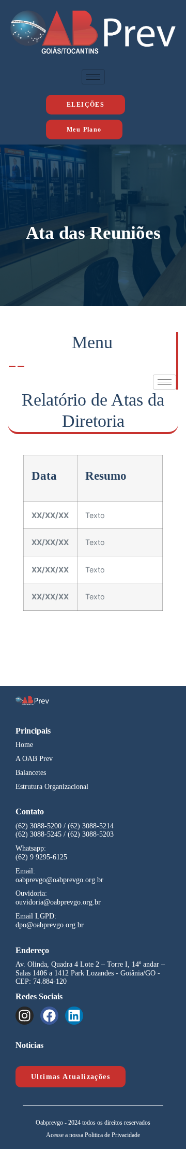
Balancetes (31, 773)
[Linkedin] (74, 1016)
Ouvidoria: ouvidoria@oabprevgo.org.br (58, 897)
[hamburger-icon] (93, 76)
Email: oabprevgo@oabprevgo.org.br (59, 875)
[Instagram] (25, 1016)
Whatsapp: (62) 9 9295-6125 (41, 852)
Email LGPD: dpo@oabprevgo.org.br (50, 920)
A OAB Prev (34, 759)
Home (24, 745)
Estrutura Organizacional (52, 787)
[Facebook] (49, 1016)
